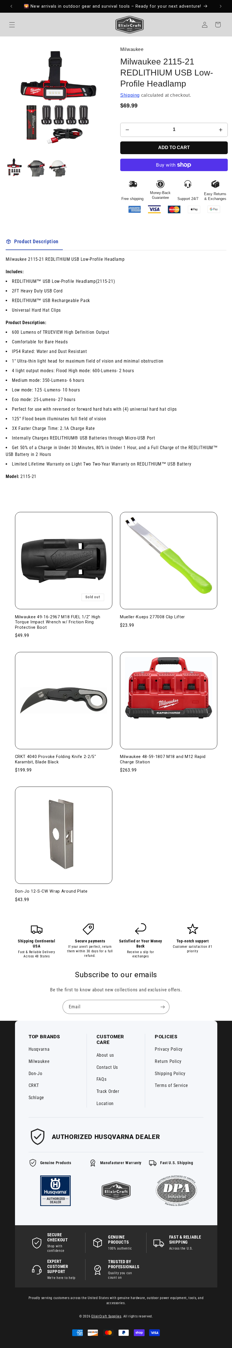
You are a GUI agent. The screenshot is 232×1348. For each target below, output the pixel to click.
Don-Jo (35, 1073)
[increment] (220, 130)
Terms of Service (171, 1085)
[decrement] (127, 130)
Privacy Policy (169, 1049)
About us (105, 1055)
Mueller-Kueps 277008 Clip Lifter (152, 617)
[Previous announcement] (11, 6)
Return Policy (168, 1061)
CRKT (34, 1085)
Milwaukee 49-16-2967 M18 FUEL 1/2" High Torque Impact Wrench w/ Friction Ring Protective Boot (57, 622)
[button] (11, 24)
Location (105, 1103)
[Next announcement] (220, 6)
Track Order (107, 1091)
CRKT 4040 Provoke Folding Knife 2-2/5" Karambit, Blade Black (55, 759)
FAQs (101, 1079)
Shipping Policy (170, 1073)
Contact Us (107, 1067)
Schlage (36, 1097)
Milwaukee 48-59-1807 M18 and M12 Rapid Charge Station (163, 759)
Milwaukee (39, 1061)
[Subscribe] (162, 1007)
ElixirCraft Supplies (106, 1316)
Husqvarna (39, 1049)
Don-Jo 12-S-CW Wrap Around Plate (51, 891)
